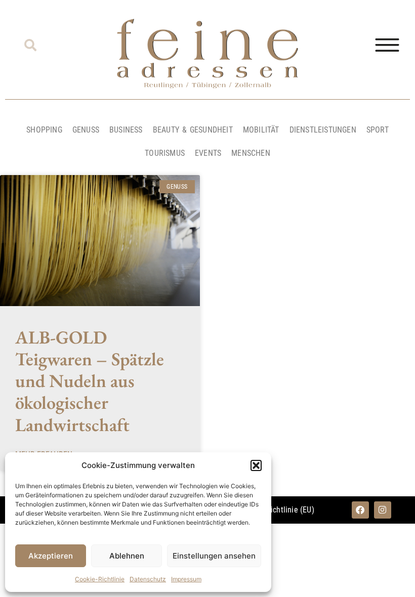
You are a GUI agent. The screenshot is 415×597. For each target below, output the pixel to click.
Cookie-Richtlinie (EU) (277, 510)
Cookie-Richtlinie (99, 579)
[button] (256, 465)
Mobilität (261, 130)
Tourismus (165, 153)
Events (208, 153)
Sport (377, 130)
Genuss (85, 130)
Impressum (186, 579)
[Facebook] (360, 510)
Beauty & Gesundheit (193, 130)
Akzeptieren (50, 556)
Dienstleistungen (322, 130)
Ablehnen (126, 556)
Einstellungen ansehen (214, 556)
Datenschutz (148, 579)
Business (126, 130)
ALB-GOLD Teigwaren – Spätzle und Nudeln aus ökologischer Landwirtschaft (89, 381)
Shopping (44, 130)
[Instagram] (382, 510)
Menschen (250, 153)
